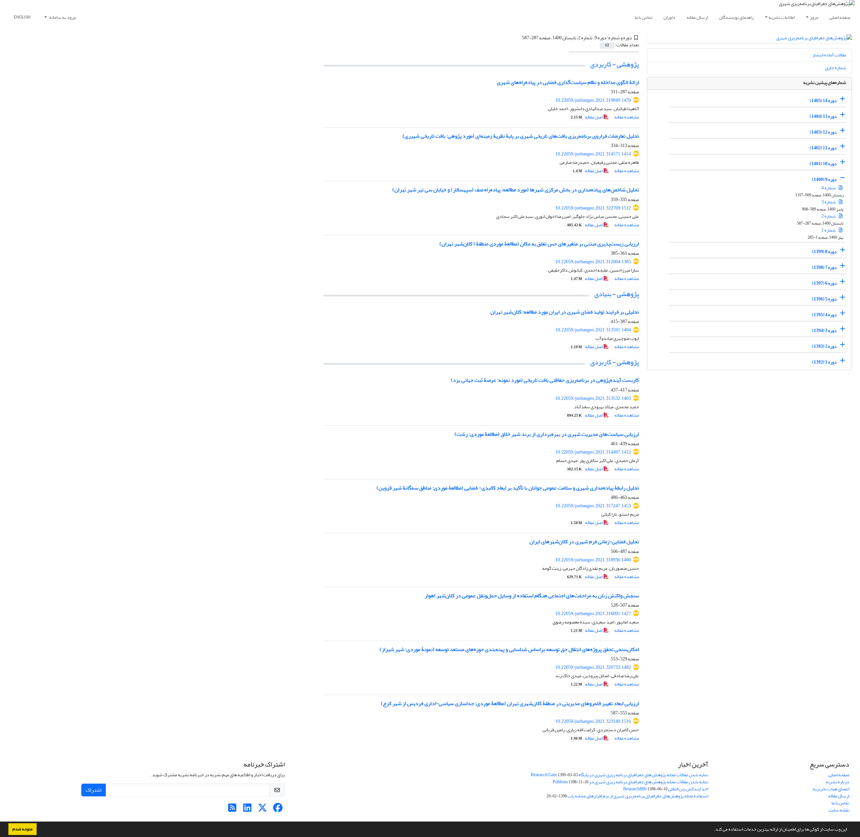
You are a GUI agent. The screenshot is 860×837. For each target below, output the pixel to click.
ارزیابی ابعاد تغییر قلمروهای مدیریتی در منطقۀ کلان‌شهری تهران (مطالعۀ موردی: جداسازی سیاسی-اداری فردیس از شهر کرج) (510, 703)
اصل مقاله (587, 117)
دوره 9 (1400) (824, 179)
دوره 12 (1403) (823, 132)
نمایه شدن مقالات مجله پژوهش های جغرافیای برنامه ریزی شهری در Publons (630, 781)
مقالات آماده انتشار (829, 54)
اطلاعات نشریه (781, 17)
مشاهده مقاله (626, 117)
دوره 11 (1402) (823, 147)
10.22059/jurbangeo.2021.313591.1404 (593, 329)
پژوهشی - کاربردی (614, 64)
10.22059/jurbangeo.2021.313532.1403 (593, 398)
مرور (814, 17)
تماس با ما (643, 17)
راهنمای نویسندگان (736, 17)
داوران (669, 17)
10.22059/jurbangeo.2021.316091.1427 (593, 613)
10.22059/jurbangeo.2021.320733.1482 (593, 667)
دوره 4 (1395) (824, 314)
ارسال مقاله (697, 17)
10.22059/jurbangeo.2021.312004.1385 (593, 261)
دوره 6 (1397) (824, 283)
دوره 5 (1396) (824, 299)
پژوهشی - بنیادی (616, 293)
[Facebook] (277, 809)
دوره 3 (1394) (824, 330)
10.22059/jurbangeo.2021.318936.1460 (593, 559)
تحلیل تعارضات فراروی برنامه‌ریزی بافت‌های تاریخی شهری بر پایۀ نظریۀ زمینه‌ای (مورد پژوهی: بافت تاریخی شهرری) (520, 136)
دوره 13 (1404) (823, 116)
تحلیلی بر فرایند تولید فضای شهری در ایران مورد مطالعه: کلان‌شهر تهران (564, 312)
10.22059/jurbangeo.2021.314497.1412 (593, 452)
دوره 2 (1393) (824, 346)
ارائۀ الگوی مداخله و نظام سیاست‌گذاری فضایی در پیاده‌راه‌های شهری (568, 82)
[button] (712, 830)
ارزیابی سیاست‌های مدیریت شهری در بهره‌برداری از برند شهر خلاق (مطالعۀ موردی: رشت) (547, 434)
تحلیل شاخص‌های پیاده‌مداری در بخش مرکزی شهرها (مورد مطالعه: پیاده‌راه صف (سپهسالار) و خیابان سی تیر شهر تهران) (515, 190)
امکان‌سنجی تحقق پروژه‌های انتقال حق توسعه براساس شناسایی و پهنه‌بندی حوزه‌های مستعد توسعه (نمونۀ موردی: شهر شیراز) (509, 649)
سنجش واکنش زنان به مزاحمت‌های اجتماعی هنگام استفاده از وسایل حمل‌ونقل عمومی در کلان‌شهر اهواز (532, 596)
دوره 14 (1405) (823, 100)
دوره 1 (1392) (824, 362)
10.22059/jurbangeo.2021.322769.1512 (593, 208)
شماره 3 (828, 201)
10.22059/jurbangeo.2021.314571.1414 (593, 153)
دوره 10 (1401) (823, 163)
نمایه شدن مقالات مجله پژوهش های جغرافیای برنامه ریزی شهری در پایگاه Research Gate (619, 774)
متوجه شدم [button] (22, 829)
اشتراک (93, 790)
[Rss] (232, 809)
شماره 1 (828, 230)
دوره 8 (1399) (824, 251)
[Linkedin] (247, 809)
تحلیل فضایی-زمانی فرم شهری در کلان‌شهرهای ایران (584, 542)
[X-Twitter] (262, 809)
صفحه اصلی (839, 17)
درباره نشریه (837, 781)
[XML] (518, 37)
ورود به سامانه (62, 17)
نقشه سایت (838, 810)
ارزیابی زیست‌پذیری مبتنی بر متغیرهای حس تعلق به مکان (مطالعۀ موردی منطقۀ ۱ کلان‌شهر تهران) (539, 244)
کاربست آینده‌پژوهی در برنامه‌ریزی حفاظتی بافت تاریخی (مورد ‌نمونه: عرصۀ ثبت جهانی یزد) (545, 380)
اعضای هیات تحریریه (831, 788)
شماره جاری (835, 67)
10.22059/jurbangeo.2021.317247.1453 (593, 505)
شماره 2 (828, 216)
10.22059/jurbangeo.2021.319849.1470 (593, 100)
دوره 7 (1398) (824, 267)
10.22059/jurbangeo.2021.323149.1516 (593, 721)
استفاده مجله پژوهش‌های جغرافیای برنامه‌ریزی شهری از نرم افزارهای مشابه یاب (637, 795)
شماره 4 (828, 187)
